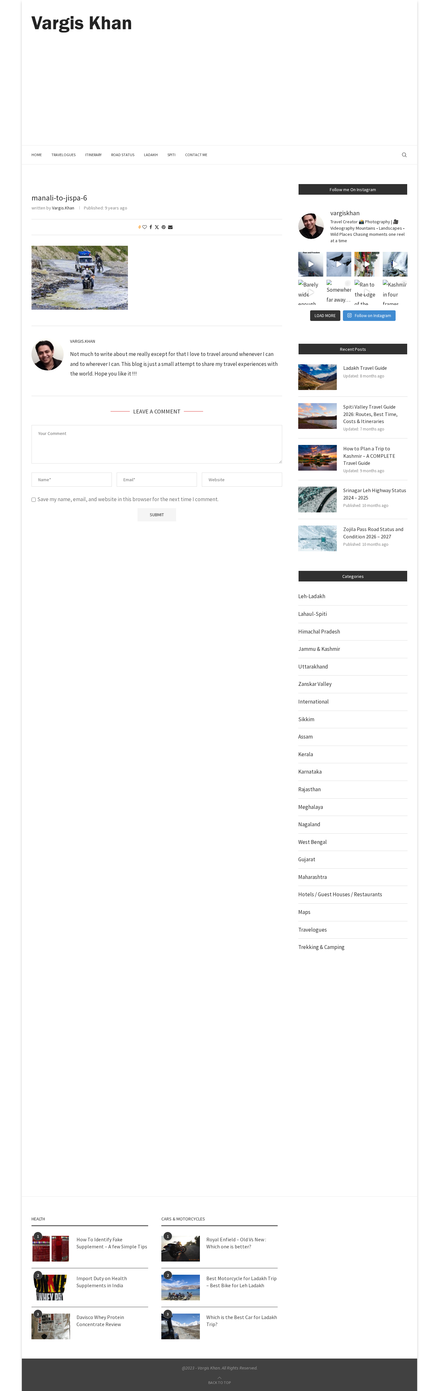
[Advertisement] (219, 81)
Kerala (305, 754)
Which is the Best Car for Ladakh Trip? (241, 1320)
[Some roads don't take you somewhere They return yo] (310, 264)
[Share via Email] (170, 227)
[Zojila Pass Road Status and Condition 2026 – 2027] (317, 538)
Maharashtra (312, 877)
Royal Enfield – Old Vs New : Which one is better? (236, 1243)
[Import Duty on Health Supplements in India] (50, 1287)
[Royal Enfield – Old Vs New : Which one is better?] (180, 1249)
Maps (304, 912)
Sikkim (306, 719)
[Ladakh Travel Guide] (317, 377)
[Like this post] (144, 227)
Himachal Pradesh (319, 631)
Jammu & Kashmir (319, 648)
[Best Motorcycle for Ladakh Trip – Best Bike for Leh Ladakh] (180, 1287)
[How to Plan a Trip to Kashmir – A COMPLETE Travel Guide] (317, 458)
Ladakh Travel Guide (365, 368)
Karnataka (310, 771)
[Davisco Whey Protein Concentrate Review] (50, 1326)
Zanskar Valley (315, 683)
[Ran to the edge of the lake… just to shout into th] (367, 292)
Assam (305, 736)
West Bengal (312, 842)
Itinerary (93, 154)
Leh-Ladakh (311, 596)
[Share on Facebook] (150, 227)
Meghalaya (310, 807)
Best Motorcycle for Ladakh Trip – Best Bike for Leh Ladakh (241, 1282)
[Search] (404, 155)
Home (36, 154)
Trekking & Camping (321, 947)
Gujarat (306, 859)
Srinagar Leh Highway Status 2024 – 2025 (374, 494)
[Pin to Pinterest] (164, 227)
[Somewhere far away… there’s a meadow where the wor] (339, 292)
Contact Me (196, 154)
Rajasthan (309, 789)
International (313, 701)
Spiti (171, 154)
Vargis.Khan (63, 208)
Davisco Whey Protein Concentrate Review (100, 1320)
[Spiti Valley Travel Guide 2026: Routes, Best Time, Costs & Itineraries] (317, 416)
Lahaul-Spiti (312, 613)
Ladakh (151, 154)
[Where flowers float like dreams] (367, 264)
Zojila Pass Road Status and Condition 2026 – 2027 (373, 532)
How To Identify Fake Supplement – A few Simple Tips (111, 1243)
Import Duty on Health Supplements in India (101, 1282)
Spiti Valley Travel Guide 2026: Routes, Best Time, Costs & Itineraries (370, 413)
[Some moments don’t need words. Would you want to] (395, 264)
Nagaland (309, 824)
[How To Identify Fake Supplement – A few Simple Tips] (50, 1249)
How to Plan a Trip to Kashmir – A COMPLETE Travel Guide (369, 455)
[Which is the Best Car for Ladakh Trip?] (180, 1326)
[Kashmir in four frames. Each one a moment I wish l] (395, 292)
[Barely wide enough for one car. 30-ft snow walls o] (310, 292)
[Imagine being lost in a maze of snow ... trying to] (339, 264)
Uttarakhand (313, 666)
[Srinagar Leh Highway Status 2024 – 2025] (317, 499)
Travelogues (63, 154)
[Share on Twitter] (157, 227)
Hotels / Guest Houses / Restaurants (340, 894)
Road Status (122, 154)
